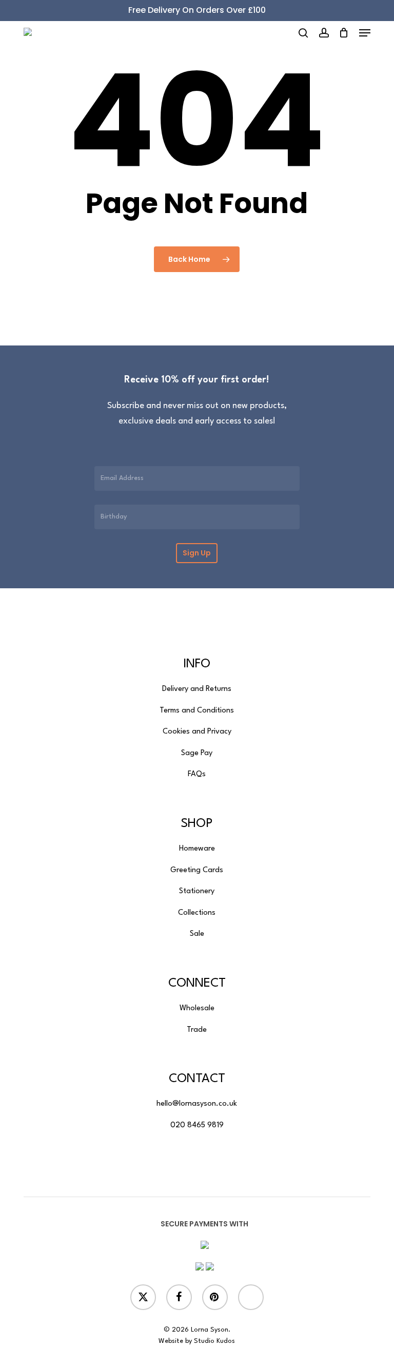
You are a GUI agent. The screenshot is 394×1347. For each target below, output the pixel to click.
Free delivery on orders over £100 (197, 10)
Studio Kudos (214, 1341)
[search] (303, 33)
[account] (323, 33)
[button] (364, 33)
